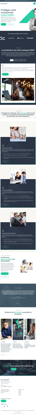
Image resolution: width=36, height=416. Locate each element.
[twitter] (2, 406)
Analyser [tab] (21, 60)
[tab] (17, 303)
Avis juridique (14, 410)
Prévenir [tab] (12, 60)
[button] (34, 4)
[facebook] (4, 406)
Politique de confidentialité (21, 410)
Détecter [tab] (16, 60)
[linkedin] (7, 406)
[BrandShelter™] (4, 3)
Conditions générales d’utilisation (6, 410)
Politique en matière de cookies (29, 410)
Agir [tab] (24, 60)
